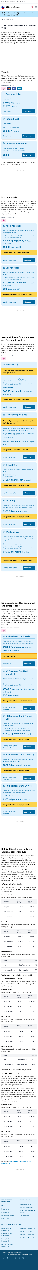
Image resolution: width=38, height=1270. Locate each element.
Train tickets (24, 1216)
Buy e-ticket (27, 111)
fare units (16, 975)
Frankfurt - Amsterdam (28, 1238)
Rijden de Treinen (16, 1252)
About (4, 1254)
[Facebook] (7, 1258)
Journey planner (25, 1204)
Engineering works (7, 1215)
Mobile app (5, 1206)
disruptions (4, 1)
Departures (5, 1209)
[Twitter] (4, 1258)
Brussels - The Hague (27, 1228)
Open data (11, 1254)
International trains (26, 1207)
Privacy (17, 1254)
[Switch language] (32, 7)
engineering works (13, 1)
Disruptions (5, 1212)
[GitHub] (23, 1258)
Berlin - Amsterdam (26, 1231)
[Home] (2, 19)
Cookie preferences (26, 1254)
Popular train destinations (11, 1224)
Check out (27, 260)
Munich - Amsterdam (27, 1235)
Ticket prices (9, 19)
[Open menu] (35, 7)
